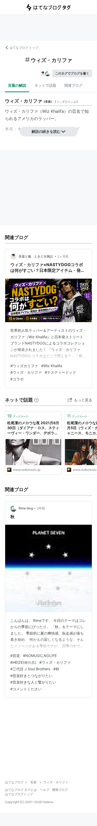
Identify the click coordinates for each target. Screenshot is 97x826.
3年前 (41, 508)
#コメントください (26, 689)
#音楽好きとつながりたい (31, 675)
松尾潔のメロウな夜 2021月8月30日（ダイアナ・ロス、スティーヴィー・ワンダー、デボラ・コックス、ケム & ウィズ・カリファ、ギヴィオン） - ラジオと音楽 (33, 428)
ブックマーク (17, 415)
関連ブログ (73, 85)
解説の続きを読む (46, 131)
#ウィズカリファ (24, 366)
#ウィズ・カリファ (26, 372)
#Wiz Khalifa (51, 366)
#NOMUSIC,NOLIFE (40, 655)
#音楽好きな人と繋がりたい (33, 682)
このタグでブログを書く (72, 73)
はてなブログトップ (19, 794)
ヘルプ (44, 790)
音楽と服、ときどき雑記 (36, 256)
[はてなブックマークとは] (36, 400)
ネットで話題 (45, 85)
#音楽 (15, 655)
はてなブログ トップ (24, 47)
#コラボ (17, 379)
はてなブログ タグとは (21, 790)
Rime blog (26, 508)
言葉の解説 (17, 85)
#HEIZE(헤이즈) (23, 662)
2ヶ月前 (63, 256)
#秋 (56, 669)
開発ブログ (60, 790)
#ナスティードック (60, 372)
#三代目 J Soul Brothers (30, 669)
